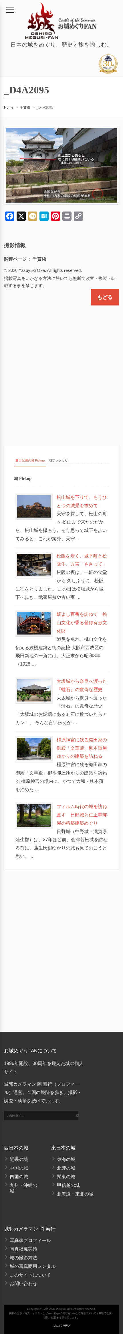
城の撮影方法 (23, 1257)
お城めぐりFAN (61, 1325)
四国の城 (19, 1176)
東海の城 (66, 1159)
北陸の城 (66, 1168)
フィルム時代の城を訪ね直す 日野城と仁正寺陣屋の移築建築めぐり (82, 815)
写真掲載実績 (23, 1249)
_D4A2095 (44, 107)
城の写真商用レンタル (32, 1266)
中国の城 (19, 1168)
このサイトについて (30, 1275)
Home (8, 107)
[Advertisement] (61, 370)
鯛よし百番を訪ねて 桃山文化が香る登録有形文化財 (82, 622)
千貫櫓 (25, 107)
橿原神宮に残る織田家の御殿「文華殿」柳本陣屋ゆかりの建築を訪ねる (82, 748)
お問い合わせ (23, 1283)
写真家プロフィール (30, 1240)
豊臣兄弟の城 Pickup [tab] (30, 460)
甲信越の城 (68, 1185)
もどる (105, 297)
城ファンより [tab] (58, 460)
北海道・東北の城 (75, 1193)
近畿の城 (19, 1159)
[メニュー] (10, 9)
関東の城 (66, 1176)
